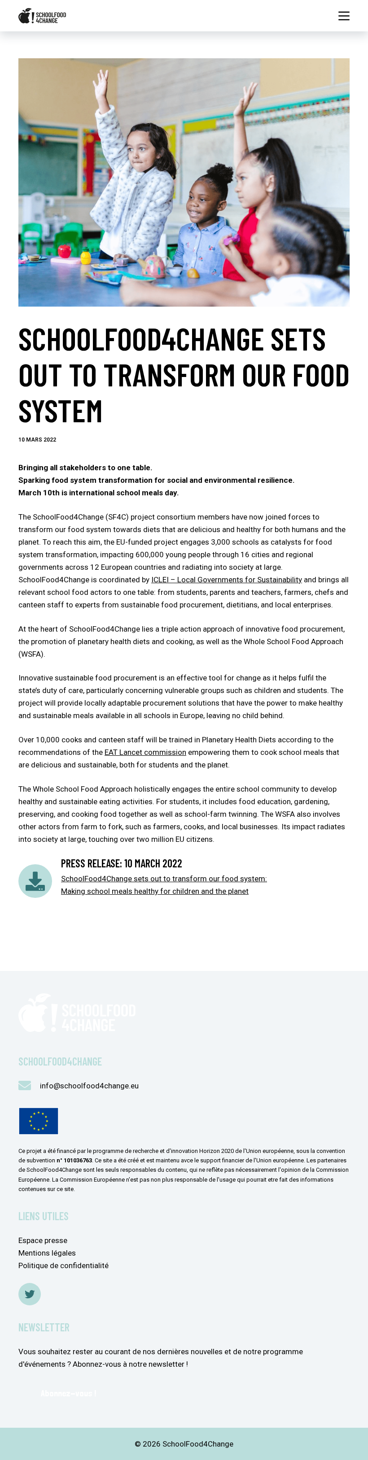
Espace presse (42, 1240)
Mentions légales (47, 1252)
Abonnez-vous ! (68, 1393)
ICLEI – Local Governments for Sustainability (226, 579)
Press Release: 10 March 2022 (121, 863)
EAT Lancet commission (145, 752)
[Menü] (344, 16)
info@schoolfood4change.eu (89, 1085)
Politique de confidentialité (63, 1265)
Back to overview (72, 932)
